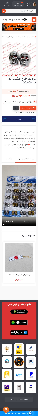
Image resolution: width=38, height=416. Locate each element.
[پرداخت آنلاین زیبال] (31, 387)
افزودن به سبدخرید (27, 108)
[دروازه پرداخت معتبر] (19, 349)
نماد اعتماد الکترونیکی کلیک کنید (18, 399)
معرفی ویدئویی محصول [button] (26, 159)
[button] (18, 4)
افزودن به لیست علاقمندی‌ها (24, 112)
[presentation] (35, 59)
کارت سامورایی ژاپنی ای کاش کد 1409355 (19, 275)
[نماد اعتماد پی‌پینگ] (31, 362)
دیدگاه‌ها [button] (10, 159)
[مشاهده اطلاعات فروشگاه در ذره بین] (7, 387)
